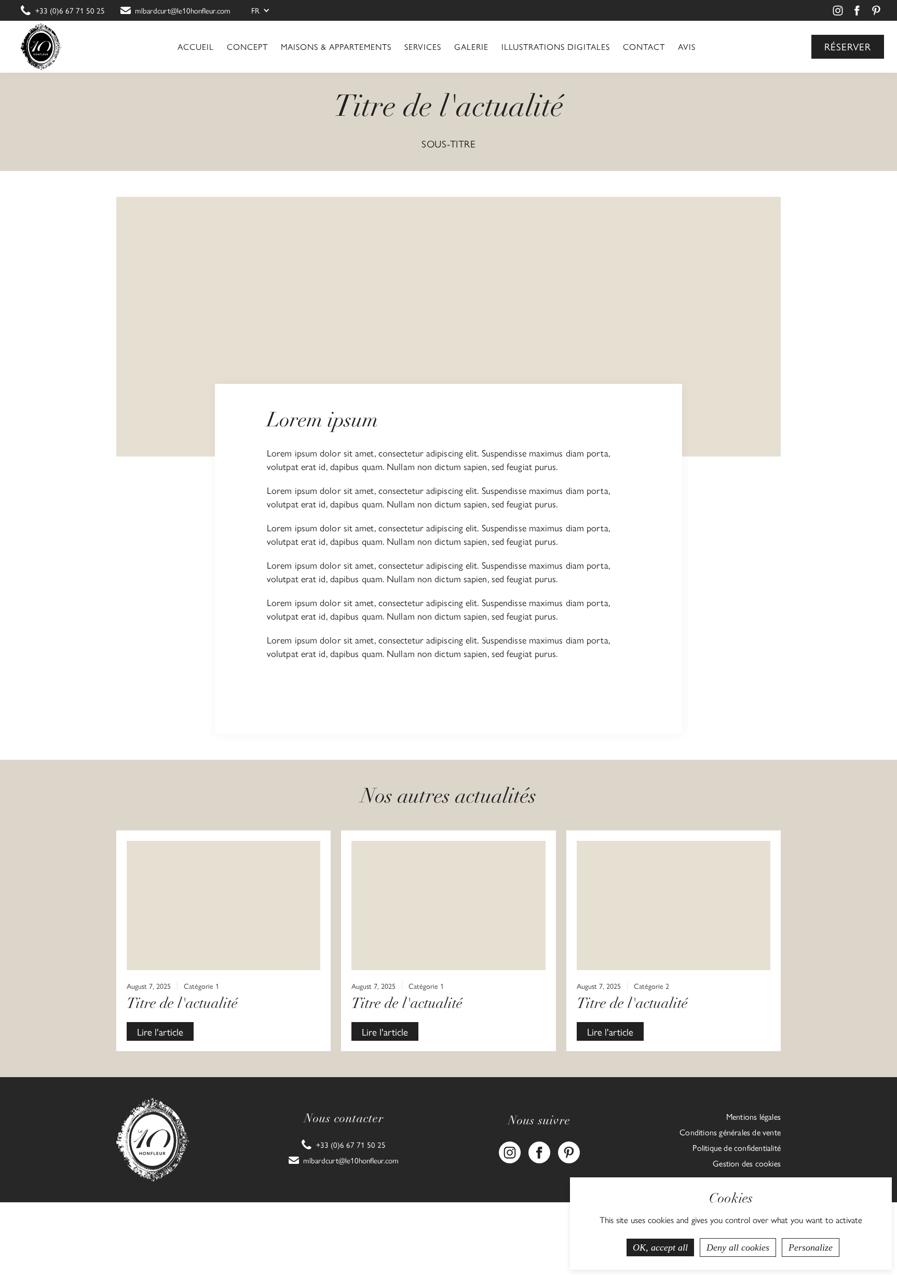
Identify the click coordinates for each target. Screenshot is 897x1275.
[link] (63, 10)
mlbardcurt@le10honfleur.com (182, 10)
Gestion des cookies (747, 1163)
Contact (644, 47)
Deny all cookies (737, 1247)
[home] (41, 46)
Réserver (847, 46)
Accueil (196, 47)
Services (422, 47)
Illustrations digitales (555, 47)
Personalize (811, 1247)
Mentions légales (753, 1116)
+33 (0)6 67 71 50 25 (70, 10)
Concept (247, 47)
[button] (263, 10)
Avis (687, 47)
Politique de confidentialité (736, 1148)
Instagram (839, 10)
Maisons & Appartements (336, 47)
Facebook (858, 10)
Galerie (471, 47)
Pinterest (878, 10)
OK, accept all (660, 1247)
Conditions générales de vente (730, 1132)
